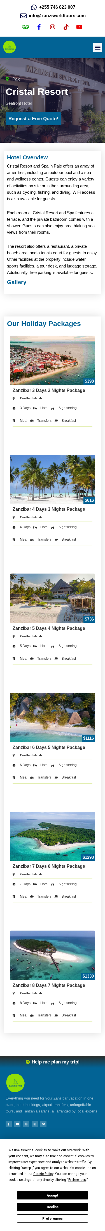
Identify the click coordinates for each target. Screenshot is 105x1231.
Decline (53, 1207)
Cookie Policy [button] (43, 1174)
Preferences (52, 1219)
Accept (53, 1195)
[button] (97, 47)
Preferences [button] (77, 1180)
